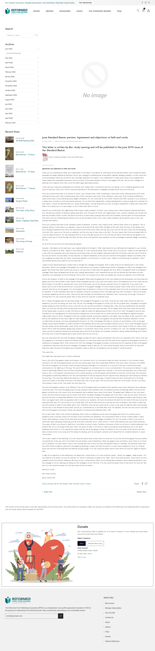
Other (90, 554)
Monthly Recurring (95, 543)
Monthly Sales (69, 2)
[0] (143, 10)
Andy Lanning (47, 484)
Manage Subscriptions (34, 2)
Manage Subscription (113, 608)
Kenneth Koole (78, 484)
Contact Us (109, 618)
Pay (6, 2)
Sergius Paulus (21, 201)
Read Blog (59, 2)
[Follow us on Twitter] (146, 483)
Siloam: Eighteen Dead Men (27, 220)
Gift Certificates (49, 2)
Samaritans (20, 231)
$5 (78, 554)
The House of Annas (24, 241)
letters (88, 484)
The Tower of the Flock (25, 210)
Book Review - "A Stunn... (26, 154)
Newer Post (141, 492)
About (107, 622)
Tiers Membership (85, 2)
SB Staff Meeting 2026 (25, 140)
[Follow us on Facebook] (142, 483)
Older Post (47, 492)
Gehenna (19, 251)
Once (81, 543)
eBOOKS (49, 11)
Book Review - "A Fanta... (26, 171)
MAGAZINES (65, 11)
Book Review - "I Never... (26, 188)
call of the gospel (60, 484)
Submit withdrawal (112, 641)
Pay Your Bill (110, 613)
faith (70, 484)
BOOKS (36, 11)
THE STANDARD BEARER (99, 11)
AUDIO (79, 11)
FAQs (119, 11)
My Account (20, 2)
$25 (81, 554)
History (108, 627)
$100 (85, 554)
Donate (11, 2)
